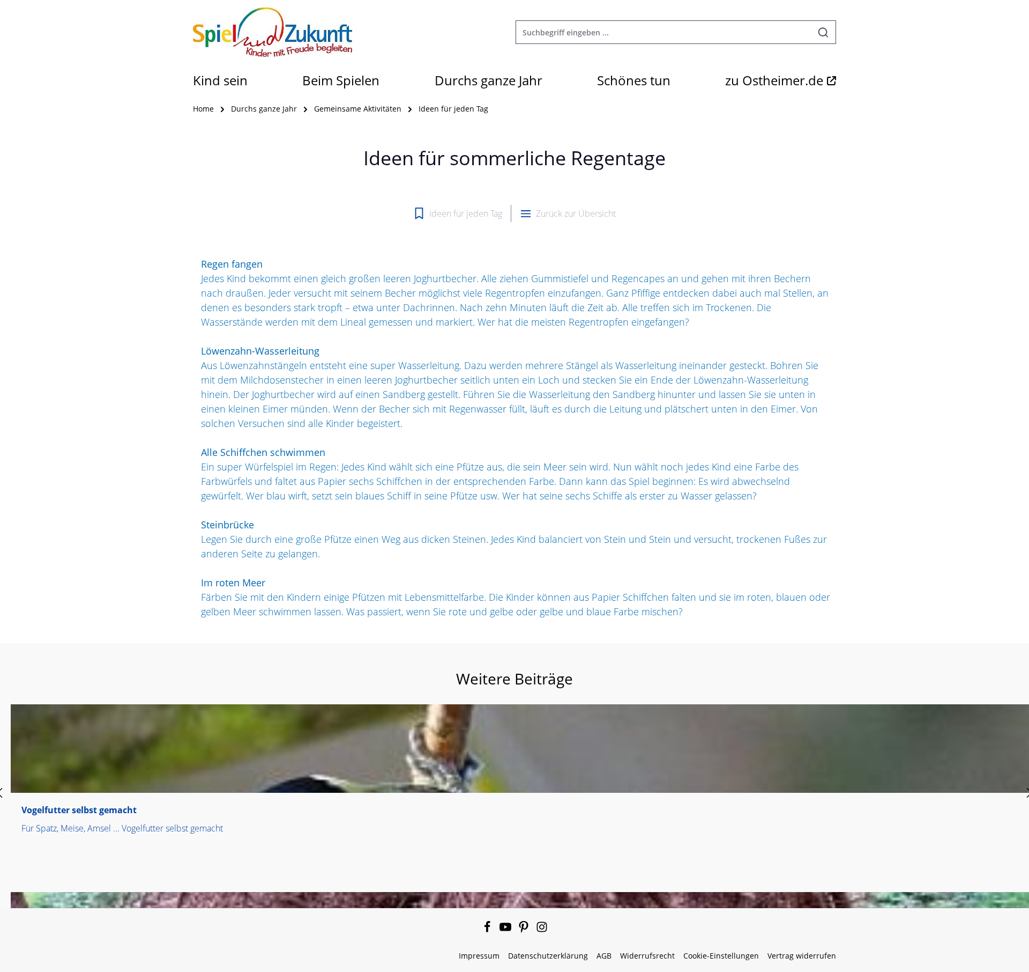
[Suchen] (823, 32)
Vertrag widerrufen (801, 956)
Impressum (479, 956)
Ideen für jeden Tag (465, 213)
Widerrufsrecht (647, 956)
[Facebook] (488, 930)
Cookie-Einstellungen (721, 956)
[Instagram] (542, 930)
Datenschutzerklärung (548, 956)
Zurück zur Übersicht (576, 213)
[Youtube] (506, 930)
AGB (604, 956)
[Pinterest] (525, 930)
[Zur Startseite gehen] (272, 32)
